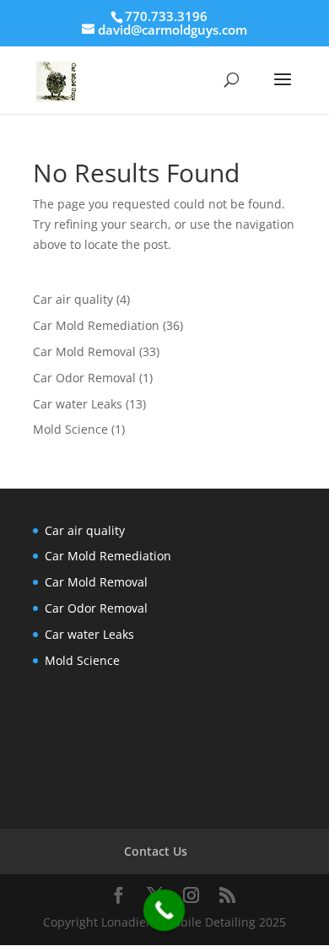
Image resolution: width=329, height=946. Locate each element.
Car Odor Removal (84, 378)
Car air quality (73, 299)
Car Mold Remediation (96, 325)
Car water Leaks (77, 404)
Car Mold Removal (84, 351)
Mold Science (70, 429)
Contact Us (155, 851)
